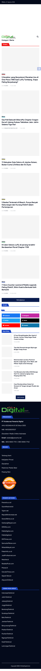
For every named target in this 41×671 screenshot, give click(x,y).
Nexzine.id (5, 559)
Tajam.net (5, 511)
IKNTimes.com (7, 539)
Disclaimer (5, 464)
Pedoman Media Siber (9, 468)
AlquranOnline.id (7, 580)
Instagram (26, 315)
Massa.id (5, 568)
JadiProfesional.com (9, 555)
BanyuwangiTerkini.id (9, 626)
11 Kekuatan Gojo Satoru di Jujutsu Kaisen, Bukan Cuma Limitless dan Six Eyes (19, 163)
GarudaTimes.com (8, 572)
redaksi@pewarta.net (14, 438)
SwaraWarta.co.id (8, 519)
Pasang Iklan (6, 472)
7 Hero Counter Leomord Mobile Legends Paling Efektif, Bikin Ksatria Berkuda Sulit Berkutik (19, 287)
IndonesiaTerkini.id (8, 593)
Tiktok (25, 320)
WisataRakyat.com (8, 547)
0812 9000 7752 (24, 442)
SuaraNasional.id (7, 507)
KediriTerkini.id (6, 642)
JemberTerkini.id (7, 621)
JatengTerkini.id (7, 601)
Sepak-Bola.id (6, 576)
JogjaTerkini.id (7, 605)
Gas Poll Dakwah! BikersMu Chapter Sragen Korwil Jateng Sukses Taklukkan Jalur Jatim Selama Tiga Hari (20, 122)
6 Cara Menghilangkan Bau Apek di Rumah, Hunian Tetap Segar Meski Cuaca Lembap (25, 337)
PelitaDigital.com (7, 531)
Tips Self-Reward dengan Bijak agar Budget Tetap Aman (25, 348)
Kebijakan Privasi (7, 460)
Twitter (6, 320)
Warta (3, 116)
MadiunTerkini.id (7, 630)
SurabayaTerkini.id (8, 613)
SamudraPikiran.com (9, 543)
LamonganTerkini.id (8, 646)
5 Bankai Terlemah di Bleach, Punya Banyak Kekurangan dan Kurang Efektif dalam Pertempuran (20, 204)
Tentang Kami (6, 455)
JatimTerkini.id (7, 597)
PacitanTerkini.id (7, 634)
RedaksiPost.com (8, 564)
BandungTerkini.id (8, 609)
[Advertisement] (21, 19)
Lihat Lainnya (20, 397)
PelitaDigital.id (7, 535)
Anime (3, 74)
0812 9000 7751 (11, 442)
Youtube (6, 325)
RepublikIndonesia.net (9, 515)
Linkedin (25, 325)
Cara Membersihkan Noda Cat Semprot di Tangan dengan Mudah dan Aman (26, 386)
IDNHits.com (6, 527)
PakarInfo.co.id (7, 551)
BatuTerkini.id (6, 617)
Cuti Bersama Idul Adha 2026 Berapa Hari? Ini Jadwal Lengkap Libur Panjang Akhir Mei (26, 373)
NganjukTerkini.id (7, 638)
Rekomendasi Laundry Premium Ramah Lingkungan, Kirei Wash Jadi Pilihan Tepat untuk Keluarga (25, 361)
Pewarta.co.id (6, 502)
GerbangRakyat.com (9, 523)
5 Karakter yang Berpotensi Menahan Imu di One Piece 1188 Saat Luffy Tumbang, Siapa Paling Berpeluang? (20, 79)
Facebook (7, 315)
